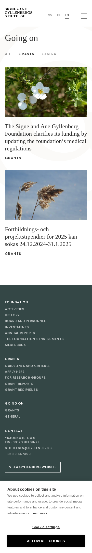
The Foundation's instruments (34, 339)
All (8, 53)
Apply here (15, 371)
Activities (14, 309)
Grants (26, 53)
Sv (50, 15)
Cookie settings (46, 527)
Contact (14, 430)
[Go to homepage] (18, 12)
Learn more (39, 513)
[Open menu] (84, 16)
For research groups (25, 377)
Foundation (16, 302)
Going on (14, 403)
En (67, 15)
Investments (17, 327)
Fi (58, 15)
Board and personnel (25, 321)
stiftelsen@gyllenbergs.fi (30, 448)
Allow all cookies (46, 541)
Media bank (15, 344)
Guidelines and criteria (27, 365)
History (12, 315)
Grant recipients (21, 389)
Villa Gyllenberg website (32, 467)
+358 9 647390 (18, 454)
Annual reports (20, 333)
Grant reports (19, 383)
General (50, 53)
